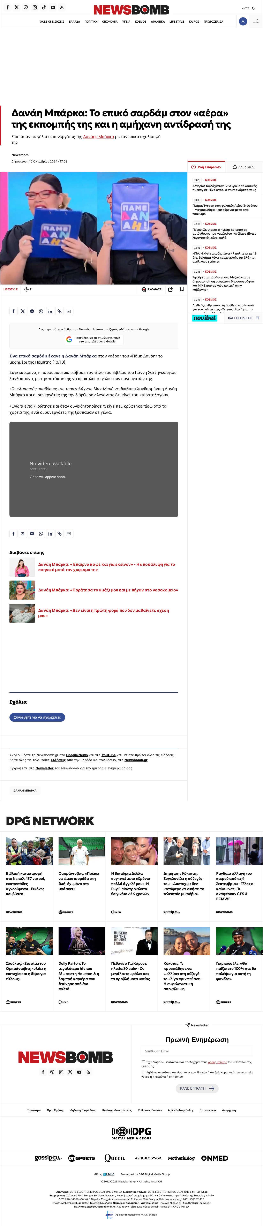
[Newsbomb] (65, 1058)
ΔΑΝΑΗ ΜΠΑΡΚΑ (25, 790)
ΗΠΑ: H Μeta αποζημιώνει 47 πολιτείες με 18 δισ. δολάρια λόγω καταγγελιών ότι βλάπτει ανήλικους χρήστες (225, 257)
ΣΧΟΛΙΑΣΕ (154, 289)
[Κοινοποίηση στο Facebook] (13, 311)
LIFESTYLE (177, 21)
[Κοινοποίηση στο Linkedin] (50, 311)
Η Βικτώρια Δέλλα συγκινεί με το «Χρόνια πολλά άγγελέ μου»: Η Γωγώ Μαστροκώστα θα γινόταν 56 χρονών (130, 883)
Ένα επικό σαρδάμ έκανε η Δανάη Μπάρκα (53, 356)
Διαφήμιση (229, 1110)
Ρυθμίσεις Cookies (150, 1110)
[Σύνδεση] (243, 21)
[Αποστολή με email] (69, 311)
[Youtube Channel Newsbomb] (53, 7)
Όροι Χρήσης (55, 1110)
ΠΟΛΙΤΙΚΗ (91, 21)
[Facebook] (7, 7)
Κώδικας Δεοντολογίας (117, 1110)
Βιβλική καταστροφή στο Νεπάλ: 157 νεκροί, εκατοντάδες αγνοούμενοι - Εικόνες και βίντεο (25, 883)
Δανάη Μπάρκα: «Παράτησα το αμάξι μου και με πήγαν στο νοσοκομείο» (108, 590)
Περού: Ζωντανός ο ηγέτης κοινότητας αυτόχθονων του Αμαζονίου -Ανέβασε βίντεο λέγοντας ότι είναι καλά (224, 234)
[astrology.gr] (148, 1158)
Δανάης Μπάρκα (98, 136)
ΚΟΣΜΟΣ (140, 21)
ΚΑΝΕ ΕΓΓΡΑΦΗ (193, 1088)
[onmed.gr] (214, 1158)
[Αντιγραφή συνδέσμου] (170, 289)
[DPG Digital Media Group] (131, 1133)
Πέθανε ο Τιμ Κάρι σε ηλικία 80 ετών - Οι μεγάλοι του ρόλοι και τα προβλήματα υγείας (130, 971)
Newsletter (45, 768)
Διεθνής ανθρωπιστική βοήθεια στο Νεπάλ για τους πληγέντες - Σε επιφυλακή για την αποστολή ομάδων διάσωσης (223, 309)
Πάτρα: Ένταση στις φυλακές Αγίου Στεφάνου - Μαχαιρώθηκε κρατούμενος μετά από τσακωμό (225, 210)
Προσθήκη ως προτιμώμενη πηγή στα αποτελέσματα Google (97, 339)
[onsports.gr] (81, 1158)
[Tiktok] (44, 7)
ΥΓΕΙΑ (126, 21)
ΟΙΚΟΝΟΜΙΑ (110, 21)
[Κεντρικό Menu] (256, 21)
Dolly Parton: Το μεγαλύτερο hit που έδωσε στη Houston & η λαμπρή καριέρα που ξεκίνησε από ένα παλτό (79, 976)
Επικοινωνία (208, 1110)
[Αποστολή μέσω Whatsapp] (41, 311)
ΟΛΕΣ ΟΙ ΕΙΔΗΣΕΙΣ (52, 21)
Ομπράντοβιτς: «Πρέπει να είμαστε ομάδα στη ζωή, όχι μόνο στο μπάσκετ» (79, 881)
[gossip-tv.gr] (48, 1158)
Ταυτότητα (34, 1110)
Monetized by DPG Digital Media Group (145, 1174)
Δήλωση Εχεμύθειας (83, 1110)
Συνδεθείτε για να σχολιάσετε (37, 717)
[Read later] (181, 289)
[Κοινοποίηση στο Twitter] (23, 311)
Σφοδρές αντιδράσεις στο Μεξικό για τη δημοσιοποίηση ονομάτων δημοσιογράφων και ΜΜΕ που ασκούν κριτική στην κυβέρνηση (224, 283)
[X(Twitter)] (17, 7)
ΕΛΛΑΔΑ (74, 21)
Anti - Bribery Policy (181, 1110)
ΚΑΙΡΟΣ (194, 21)
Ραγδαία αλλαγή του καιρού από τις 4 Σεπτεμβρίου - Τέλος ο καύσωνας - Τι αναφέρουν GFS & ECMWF (234, 886)
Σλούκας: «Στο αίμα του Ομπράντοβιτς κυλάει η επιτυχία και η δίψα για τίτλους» (26, 971)
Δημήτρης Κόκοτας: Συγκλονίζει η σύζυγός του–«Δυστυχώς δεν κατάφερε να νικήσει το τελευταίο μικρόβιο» (184, 883)
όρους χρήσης (217, 1062)
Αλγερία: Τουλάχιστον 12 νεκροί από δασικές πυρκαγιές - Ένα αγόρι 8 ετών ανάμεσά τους (225, 188)
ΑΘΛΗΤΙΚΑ (158, 21)
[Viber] (26, 7)
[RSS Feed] (62, 7)
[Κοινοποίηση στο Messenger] (32, 311)
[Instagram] (35, 7)
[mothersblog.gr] (181, 1158)
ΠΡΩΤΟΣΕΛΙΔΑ (213, 21)
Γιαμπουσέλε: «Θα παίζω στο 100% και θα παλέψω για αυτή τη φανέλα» (236, 971)
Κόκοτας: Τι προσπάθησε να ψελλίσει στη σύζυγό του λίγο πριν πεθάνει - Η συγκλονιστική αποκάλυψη (183, 976)
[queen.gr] (115, 1158)
